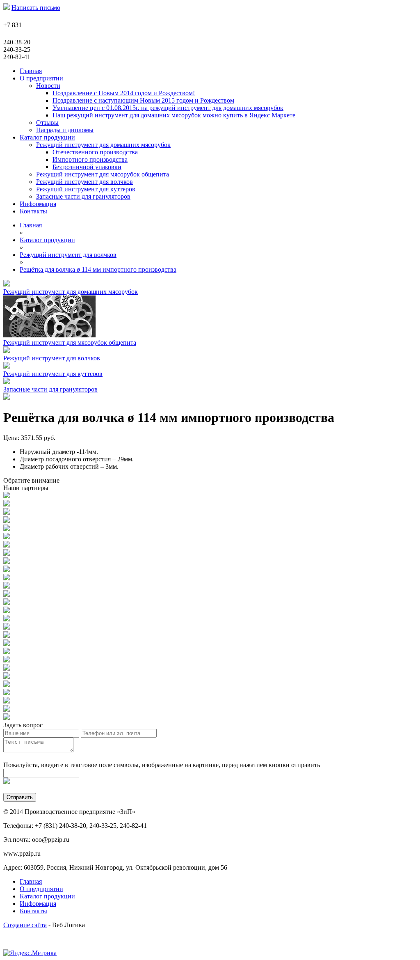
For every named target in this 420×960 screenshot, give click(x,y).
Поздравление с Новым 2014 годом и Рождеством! (123, 92)
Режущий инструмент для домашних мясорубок (103, 144)
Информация (38, 903)
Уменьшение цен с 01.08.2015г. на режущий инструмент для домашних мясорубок (167, 107)
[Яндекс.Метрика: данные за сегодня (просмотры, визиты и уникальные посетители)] (30, 953)
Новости (48, 85)
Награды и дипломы (65, 129)
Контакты (33, 910)
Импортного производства (90, 159)
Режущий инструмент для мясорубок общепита (102, 174)
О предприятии (41, 888)
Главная (31, 881)
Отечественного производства (95, 152)
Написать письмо (35, 7)
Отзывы (47, 122)
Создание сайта (25, 924)
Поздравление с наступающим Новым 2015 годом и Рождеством (143, 100)
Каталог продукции (47, 896)
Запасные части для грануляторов (83, 196)
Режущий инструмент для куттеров (85, 189)
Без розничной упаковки (86, 166)
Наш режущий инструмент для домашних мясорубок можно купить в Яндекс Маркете (173, 115)
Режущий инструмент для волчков (84, 181)
